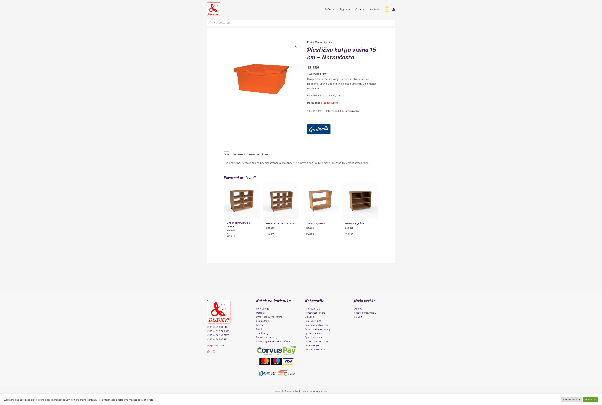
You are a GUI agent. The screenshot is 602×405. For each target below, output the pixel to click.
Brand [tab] (265, 154)
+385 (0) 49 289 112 (217, 327)
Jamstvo (260, 324)
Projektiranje (262, 308)
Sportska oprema (313, 337)
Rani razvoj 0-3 (312, 308)
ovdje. (150, 399)
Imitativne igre (312, 345)
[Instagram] (213, 351)
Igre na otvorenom (314, 333)
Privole (259, 329)
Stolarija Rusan (319, 391)
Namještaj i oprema (315, 349)
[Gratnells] (319, 129)
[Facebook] (208, 351)
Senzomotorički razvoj (316, 324)
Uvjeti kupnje (262, 333)
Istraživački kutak (313, 320)
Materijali (260, 312)
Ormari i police (323, 42)
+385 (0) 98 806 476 (217, 339)
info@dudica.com (215, 345)
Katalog (358, 316)
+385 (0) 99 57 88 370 (218, 331)
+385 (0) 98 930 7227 (218, 335)
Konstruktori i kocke (315, 312)
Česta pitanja (262, 320)
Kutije (310, 42)
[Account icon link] (393, 9)
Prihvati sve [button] (590, 399)
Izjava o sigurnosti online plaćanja (273, 341)
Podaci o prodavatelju (267, 337)
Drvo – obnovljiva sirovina (269, 316)
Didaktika (309, 316)
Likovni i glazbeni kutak (316, 341)
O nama (358, 308)
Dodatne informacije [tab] (245, 154)
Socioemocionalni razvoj (317, 329)
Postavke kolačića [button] (571, 399)
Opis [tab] (226, 154)
